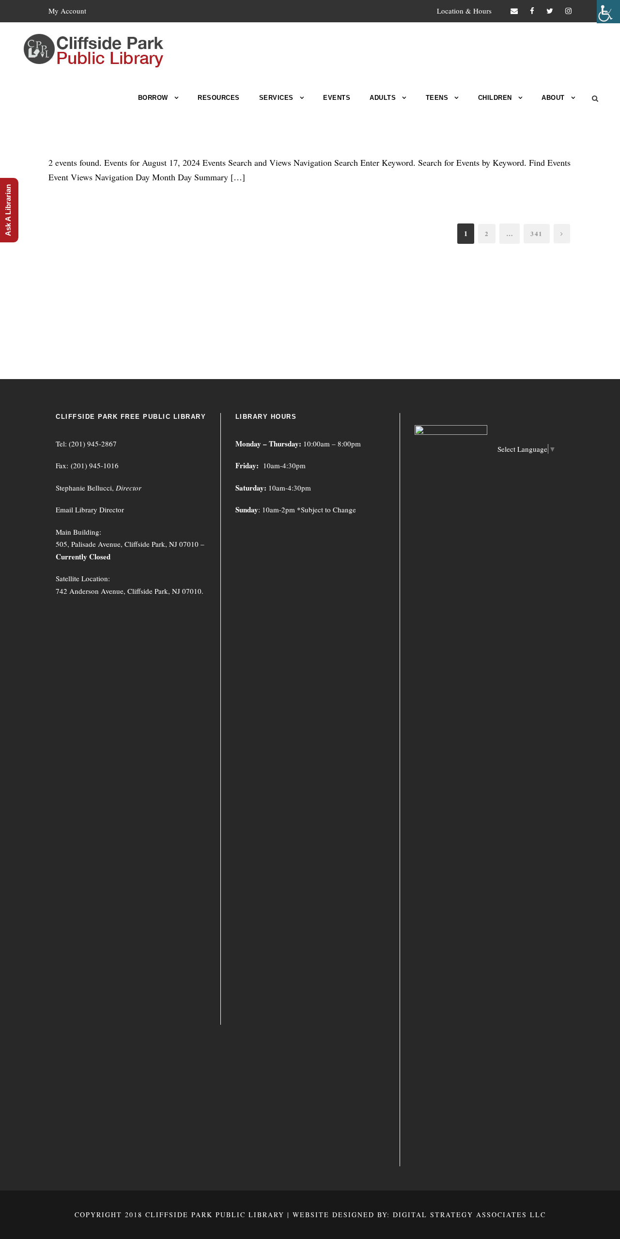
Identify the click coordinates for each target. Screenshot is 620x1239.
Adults (383, 97)
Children (495, 97)
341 (536, 233)
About (553, 97)
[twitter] (549, 11)
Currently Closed (83, 556)
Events (336, 97)
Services (276, 97)
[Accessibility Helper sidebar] (608, 11)
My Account (67, 11)
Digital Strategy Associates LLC (469, 1214)
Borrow (153, 97)
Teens (437, 97)
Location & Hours (464, 11)
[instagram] (568, 11)
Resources (219, 97)
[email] (514, 11)
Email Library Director (90, 509)
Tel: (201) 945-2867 (86, 443)
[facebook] (532, 11)
